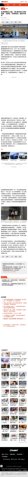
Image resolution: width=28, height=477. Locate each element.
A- (5, 43)
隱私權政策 (19, 454)
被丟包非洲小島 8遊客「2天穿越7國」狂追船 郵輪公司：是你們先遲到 (15, 310)
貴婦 (16, 22)
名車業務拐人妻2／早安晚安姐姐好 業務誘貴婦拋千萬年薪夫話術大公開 (13, 280)
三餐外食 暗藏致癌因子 (22, 378)
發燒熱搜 (5, 456)
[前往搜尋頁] (26, 1)
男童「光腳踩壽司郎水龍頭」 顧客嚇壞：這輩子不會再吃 (14, 413)
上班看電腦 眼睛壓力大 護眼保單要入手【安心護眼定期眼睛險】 (5, 395)
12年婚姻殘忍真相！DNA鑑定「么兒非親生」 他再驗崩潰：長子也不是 (14, 439)
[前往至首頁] (4, 1)
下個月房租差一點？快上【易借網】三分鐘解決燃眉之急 (5, 430)
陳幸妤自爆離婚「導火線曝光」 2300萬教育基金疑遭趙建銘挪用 (22, 439)
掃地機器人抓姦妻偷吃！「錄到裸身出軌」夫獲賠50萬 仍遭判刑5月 (23, 404)
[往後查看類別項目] (25, 4)
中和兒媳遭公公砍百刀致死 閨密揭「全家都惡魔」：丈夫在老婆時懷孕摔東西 (5, 413)
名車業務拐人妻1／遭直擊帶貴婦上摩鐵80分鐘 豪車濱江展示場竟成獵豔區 (13, 284)
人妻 (11, 22)
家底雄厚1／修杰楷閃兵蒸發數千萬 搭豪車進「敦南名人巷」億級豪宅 (5, 439)
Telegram (22, 459)
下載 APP (22, 1)
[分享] (1, 466)
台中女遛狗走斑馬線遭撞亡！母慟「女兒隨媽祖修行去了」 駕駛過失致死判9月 (22, 386)
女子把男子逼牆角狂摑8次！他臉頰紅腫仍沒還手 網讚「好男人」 (14, 378)
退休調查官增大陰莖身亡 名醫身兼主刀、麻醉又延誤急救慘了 (5, 378)
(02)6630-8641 (15, 324)
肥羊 (20, 22)
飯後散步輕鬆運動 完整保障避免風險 (14, 421)
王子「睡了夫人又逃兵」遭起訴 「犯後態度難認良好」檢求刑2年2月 (5, 421)
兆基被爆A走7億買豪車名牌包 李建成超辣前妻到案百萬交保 (14, 430)
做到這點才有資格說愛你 (14, 404)
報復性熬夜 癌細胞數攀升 (14, 386)
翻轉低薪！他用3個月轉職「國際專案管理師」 (14, 318)
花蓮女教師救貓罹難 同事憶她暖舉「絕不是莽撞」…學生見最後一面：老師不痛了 (15, 300)
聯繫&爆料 (12, 454)
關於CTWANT (5, 454)
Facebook (7, 459)
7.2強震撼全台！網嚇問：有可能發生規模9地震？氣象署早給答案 (14, 316)
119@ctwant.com (10, 326)
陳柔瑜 (5, 17)
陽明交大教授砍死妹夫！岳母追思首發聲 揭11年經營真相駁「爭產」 (5, 386)
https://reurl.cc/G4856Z (10, 271)
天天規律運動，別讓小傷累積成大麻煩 (22, 395)
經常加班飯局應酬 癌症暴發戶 (22, 430)
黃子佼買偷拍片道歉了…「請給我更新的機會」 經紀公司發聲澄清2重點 (15, 307)
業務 (7, 22)
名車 (3, 22)
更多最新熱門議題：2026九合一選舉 (12, 313)
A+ (2, 43)
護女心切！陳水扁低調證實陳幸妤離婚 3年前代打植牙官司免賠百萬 (5, 404)
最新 (8, 4)
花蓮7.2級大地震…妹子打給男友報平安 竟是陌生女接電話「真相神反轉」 (15, 303)
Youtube (15, 459)
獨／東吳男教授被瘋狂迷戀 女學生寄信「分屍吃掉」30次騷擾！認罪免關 (14, 395)
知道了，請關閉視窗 (23, 470)
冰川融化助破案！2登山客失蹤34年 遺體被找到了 (23, 421)
